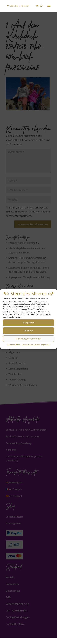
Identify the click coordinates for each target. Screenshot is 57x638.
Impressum (45, 344)
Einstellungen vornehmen (28, 338)
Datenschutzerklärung (31, 344)
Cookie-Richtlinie (13, 344)
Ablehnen (28, 330)
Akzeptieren (28, 322)
